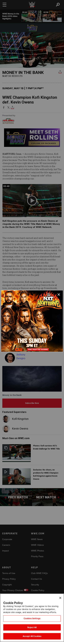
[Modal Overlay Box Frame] (32, 321)
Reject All (32, 627)
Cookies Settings (32, 618)
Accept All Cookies (32, 636)
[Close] (60, 597)
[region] (32, 618)
